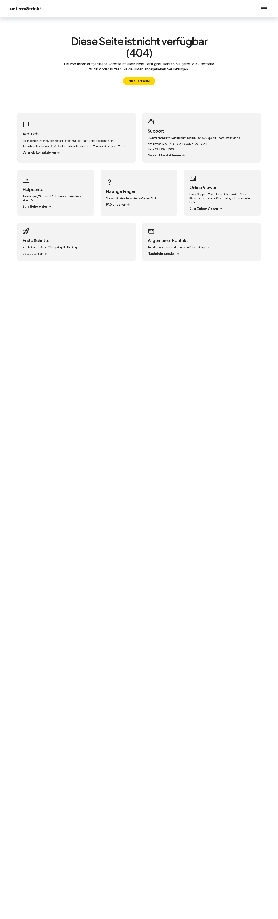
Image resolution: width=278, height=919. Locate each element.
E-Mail (55, 146)
